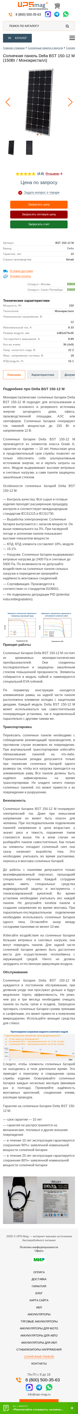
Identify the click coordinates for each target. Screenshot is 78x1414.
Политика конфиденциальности (39, 1247)
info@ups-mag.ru (39, 1394)
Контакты (39, 1363)
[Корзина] (57, 6)
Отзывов (52, 173)
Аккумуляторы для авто (39, 1335)
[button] (70, 102)
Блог (39, 1293)
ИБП (39, 1307)
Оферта (39, 1250)
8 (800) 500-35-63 (28, 14)
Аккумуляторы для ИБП (39, 1342)
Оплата (39, 1272)
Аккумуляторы (39, 1314)
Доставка (39, 1279)
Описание (14, 374)
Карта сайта (39, 1300)
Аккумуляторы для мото (39, 1328)
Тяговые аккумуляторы (39, 1321)
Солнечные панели (39, 1356)
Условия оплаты (20, 276)
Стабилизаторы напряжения (39, 1349)
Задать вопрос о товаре (42, 192)
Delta (70, 248)
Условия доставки (21, 270)
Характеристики (42, 374)
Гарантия (39, 1286)
